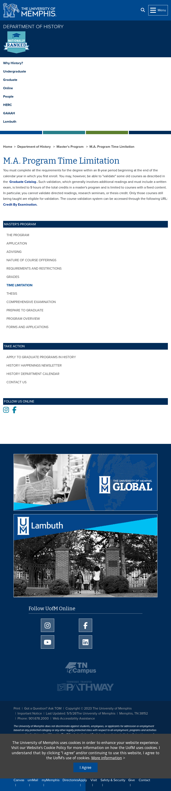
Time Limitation (19, 285)
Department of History (33, 27)
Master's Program (70, 147)
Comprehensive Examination (31, 302)
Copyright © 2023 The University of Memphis (98, 708)
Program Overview (23, 319)
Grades (12, 277)
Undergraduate (14, 71)
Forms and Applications (27, 327)
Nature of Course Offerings (31, 260)
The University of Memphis (95, 713)
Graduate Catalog (22, 182)
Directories (70, 780)
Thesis (11, 294)
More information (106, 757)
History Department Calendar (32, 374)
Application (16, 243)
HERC (7, 105)
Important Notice (30, 713)
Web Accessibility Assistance (74, 718)
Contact (144, 780)
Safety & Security (113, 780)
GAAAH (9, 113)
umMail (33, 780)
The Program (17, 235)
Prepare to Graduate (24, 310)
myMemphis (50, 780)
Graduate (10, 80)
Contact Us (16, 382)
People (8, 96)
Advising (13, 252)
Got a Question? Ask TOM (43, 708)
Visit (94, 780)
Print (17, 708)
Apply (82, 780)
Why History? (13, 63)
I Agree (85, 767)
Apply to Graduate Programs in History (41, 357)
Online (8, 88)
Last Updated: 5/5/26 (61, 713)
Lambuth (9, 122)
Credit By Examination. (20, 205)
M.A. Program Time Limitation (111, 147)
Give (131, 780)
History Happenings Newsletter (34, 365)
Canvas (19, 780)
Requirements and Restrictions (34, 268)
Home (7, 147)
